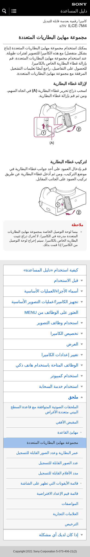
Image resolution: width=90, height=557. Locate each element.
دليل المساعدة (73, 11)
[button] (4, 11)
